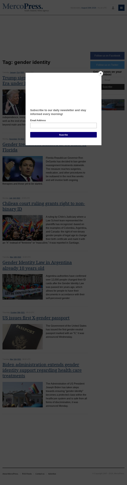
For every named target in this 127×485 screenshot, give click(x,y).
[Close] (100, 73)
